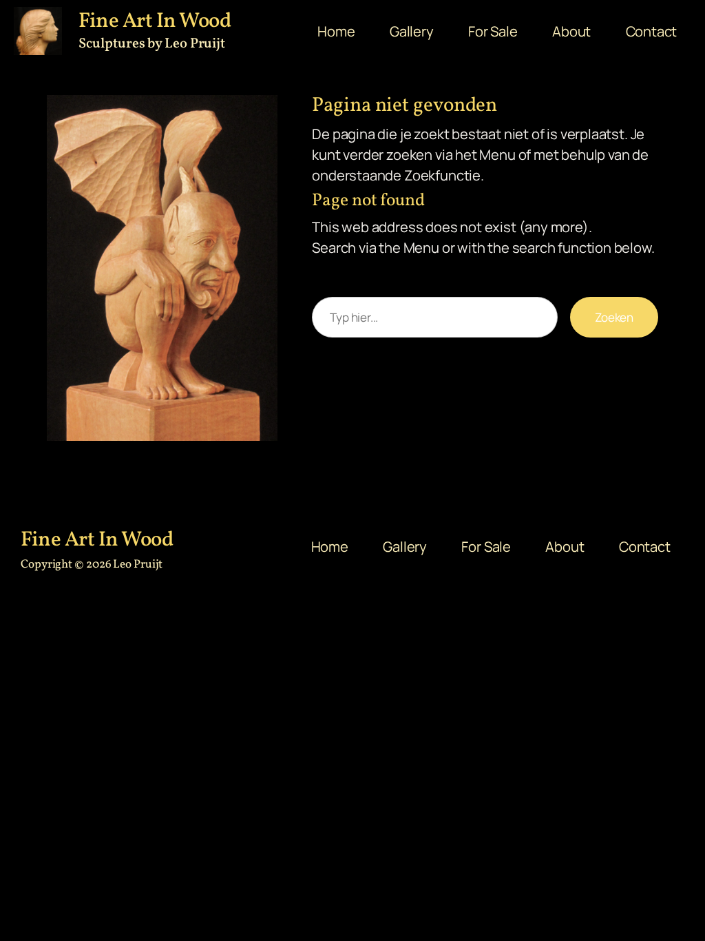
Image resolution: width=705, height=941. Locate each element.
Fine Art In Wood (97, 540)
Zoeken (614, 317)
